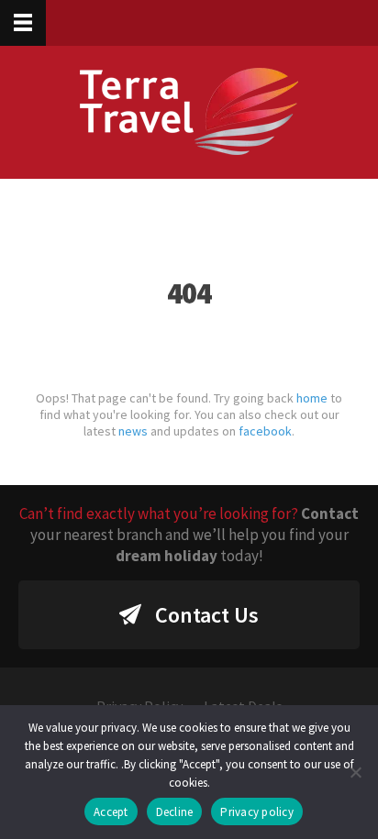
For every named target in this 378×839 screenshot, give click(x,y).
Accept (111, 812)
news (133, 431)
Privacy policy (257, 812)
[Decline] (355, 772)
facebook (265, 431)
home (312, 398)
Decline (175, 812)
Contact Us (207, 615)
